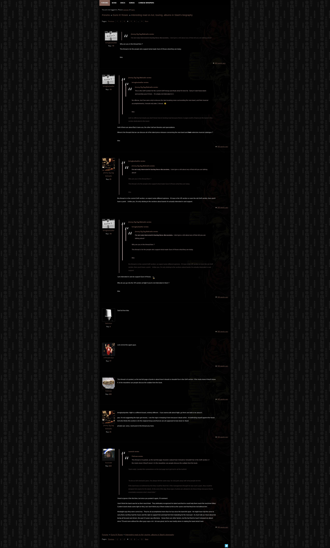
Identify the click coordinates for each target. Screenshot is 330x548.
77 (110, 361)
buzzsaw (108, 463)
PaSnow (108, 391)
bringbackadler (111, 43)
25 (110, 179)
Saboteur (108, 323)
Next (146, 21)
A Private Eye (109, 358)
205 (110, 394)
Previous (111, 21)
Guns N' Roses (120, 15)
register (126, 10)
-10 (113, 46)
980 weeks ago (220, 63)
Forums (106, 15)
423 (110, 466)
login (133, 10)
